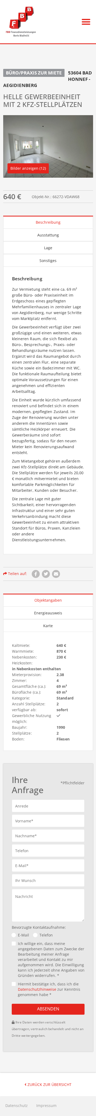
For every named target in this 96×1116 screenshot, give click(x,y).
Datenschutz (16, 1105)
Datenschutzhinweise (37, 989)
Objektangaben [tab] (48, 600)
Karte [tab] (48, 625)
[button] (86, 22)
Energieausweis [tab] (48, 612)
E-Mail (23, 935)
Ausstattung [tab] (48, 235)
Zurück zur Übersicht (48, 1084)
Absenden (48, 1009)
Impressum (46, 1105)
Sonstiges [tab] (48, 260)
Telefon (46, 935)
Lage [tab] (48, 247)
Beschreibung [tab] (48, 222)
